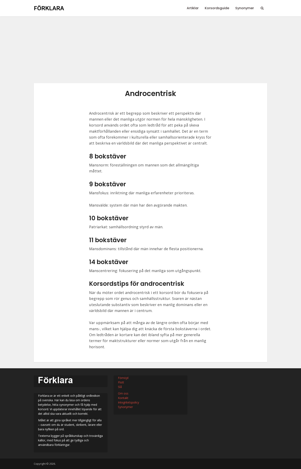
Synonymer (244, 8)
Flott (121, 382)
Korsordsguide (217, 8)
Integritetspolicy (128, 402)
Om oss (123, 393)
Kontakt (123, 398)
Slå (120, 387)
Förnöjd (123, 378)
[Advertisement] (150, 52)
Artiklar (193, 8)
